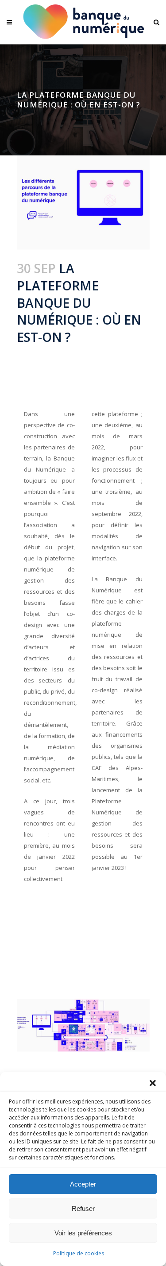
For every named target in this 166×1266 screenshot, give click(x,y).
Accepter (83, 1184)
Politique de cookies (78, 1253)
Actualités (82, 352)
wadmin (115, 352)
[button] (152, 1083)
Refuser (83, 1208)
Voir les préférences (83, 1233)
